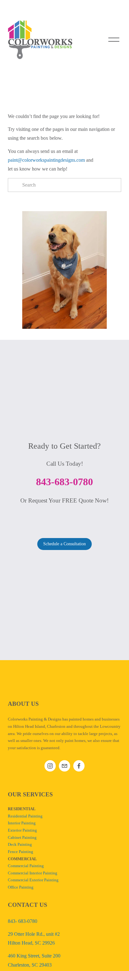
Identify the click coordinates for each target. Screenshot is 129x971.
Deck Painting (20, 844)
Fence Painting (20, 852)
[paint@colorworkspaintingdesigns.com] (64, 766)
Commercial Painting (26, 866)
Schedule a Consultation (64, 544)
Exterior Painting (22, 830)
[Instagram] (50, 766)
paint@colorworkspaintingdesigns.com (46, 160)
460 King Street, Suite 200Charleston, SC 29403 (34, 960)
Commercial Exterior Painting (33, 880)
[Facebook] (79, 766)
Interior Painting (22, 823)
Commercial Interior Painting (32, 873)
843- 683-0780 (22, 921)
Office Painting (21, 887)
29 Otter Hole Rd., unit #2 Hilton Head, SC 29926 (34, 938)
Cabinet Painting (22, 837)
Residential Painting (25, 816)
